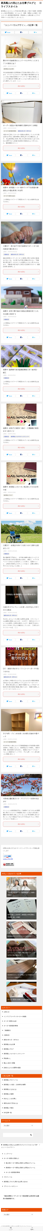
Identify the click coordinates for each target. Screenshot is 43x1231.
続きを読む (21, 86)
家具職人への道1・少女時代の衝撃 (15, 1084)
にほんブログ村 (8, 859)
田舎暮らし (7, 1058)
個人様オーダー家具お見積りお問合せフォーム (20, 1163)
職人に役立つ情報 (9, 1063)
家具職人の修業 (9, 1094)
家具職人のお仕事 (9, 69)
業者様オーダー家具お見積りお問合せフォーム (20, 1167)
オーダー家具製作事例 (10, 131)
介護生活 (6, 254)
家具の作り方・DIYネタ (24, 131)
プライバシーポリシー (11, 1186)
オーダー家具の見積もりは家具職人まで (20, 999)
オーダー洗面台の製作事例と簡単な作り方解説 (20, 125)
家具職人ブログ (8, 495)
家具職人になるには (10, 1089)
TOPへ (32, 1229)
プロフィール (8, 1177)
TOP (20, 1145)
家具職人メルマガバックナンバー (20, 436)
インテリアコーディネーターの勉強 (15, 1016)
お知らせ (6, 1012)
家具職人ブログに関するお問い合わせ (16, 1181)
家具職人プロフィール (11, 1080)
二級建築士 (7, 1030)
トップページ (8, 1154)
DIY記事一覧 (8, 1112)
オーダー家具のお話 (9, 196)
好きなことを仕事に (10, 1098)
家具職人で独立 (9, 1108)
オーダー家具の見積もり (11, 1158)
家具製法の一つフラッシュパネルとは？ (20, 936)
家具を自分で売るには (11, 1103)
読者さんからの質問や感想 (12, 1067)
